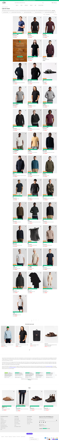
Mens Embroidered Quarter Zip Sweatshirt (19, 82)
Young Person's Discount (4, 426)
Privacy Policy (16, 422)
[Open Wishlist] (52, 3)
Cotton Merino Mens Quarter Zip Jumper (33, 82)
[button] (21, 5)
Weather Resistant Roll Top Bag (32, 245)
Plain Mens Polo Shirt (31, 36)
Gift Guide (28, 423)
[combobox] (29, 3)
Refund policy (14, 436)
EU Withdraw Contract (17, 426)
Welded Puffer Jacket (16, 291)
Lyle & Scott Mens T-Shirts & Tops (16, 12)
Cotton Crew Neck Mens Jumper (17, 245)
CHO (3, 436)
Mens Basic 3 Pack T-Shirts (16, 268)
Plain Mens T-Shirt (15, 36)
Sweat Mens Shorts (45, 291)
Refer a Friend (3, 423)
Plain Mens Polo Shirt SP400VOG (32, 152)
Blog (1, 429)
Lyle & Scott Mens (5, 12)
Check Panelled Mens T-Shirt (47, 268)
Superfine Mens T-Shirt (16, 198)
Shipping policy (10, 436)
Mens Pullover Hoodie (46, 59)
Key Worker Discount (4, 425)
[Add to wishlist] (25, 17)
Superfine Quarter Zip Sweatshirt (47, 245)
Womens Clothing (29, 419)
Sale (35, 5)
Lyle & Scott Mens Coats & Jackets (49, 12)
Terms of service (18, 436)
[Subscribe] (56, 420)
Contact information (23, 436)
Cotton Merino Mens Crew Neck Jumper (33, 198)
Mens (21, 5)
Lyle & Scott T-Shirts (49, 366)
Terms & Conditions (17, 423)
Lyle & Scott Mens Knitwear (28, 12)
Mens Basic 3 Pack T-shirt (31, 291)
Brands (31, 5)
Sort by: (44, 14)
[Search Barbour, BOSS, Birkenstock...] (43, 3)
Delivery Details (16, 419)
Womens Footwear (29, 422)
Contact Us (2, 419)
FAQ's (15, 425)
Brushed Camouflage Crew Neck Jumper (48, 198)
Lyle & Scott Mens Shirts (38, 12)
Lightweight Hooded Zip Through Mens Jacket (19, 175)
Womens (26, 5)
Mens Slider (44, 82)
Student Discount (3, 422)
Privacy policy (6, 436)
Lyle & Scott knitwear (12, 367)
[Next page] (38, 320)
